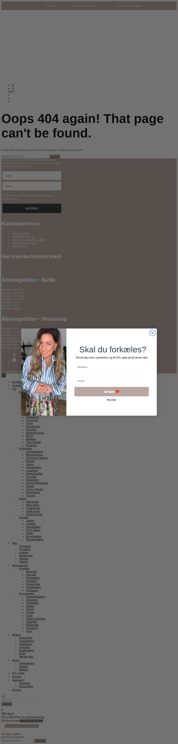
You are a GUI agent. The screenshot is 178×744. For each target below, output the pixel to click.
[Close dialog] (152, 333)
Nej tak (111, 400)
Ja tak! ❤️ (111, 391)
